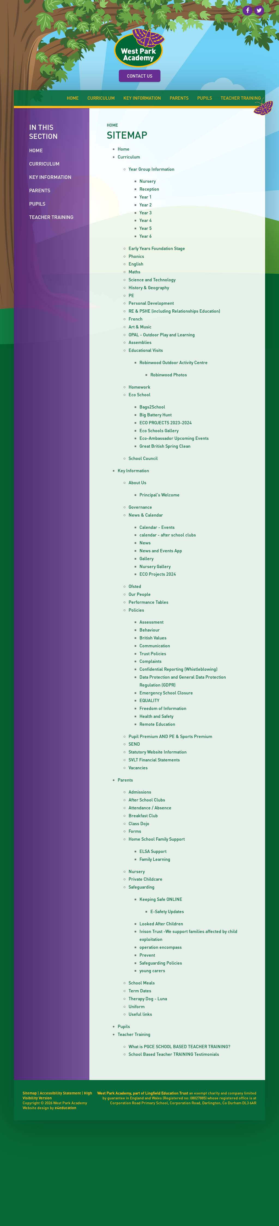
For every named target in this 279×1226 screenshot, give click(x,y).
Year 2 (146, 205)
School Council (143, 458)
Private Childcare (145, 879)
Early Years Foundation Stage (157, 248)
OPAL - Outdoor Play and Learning (162, 334)
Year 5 (146, 228)
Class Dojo (139, 823)
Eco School (139, 394)
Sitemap (30, 1092)
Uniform (137, 1006)
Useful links (140, 1014)
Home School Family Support (157, 839)
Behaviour (150, 630)
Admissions (140, 792)
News (145, 542)
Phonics (136, 256)
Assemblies (140, 342)
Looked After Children (161, 923)
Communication (155, 645)
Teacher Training (134, 1034)
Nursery (148, 181)
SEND (134, 744)
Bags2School (152, 407)
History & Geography (149, 287)
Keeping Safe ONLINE (161, 899)
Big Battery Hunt (156, 414)
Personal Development (151, 303)
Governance (140, 507)
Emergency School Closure (166, 693)
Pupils (124, 1026)
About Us (137, 482)
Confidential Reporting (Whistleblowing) (178, 669)
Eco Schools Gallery (159, 430)
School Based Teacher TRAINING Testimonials (174, 1054)
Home (112, 125)
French (135, 319)
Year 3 (146, 212)
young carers (152, 970)
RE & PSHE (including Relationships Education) (174, 311)
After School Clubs (147, 800)
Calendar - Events (157, 527)
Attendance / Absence (150, 807)
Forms (135, 831)
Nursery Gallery (155, 566)
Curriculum (129, 157)
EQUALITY (149, 700)
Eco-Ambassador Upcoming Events (174, 438)
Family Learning (155, 859)
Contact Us (139, 76)
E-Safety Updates (167, 911)
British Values (153, 638)
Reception (149, 189)
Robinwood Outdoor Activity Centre (174, 362)
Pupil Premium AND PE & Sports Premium (170, 736)
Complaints (151, 661)
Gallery (146, 558)
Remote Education (157, 724)
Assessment (151, 622)
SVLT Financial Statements (154, 760)
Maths (134, 272)
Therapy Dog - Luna (148, 998)
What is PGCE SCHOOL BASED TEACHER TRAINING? (179, 1046)
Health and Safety (156, 716)
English (136, 264)
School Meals (142, 983)
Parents (125, 780)
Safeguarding (141, 887)
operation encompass (161, 947)
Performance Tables (148, 602)
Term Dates (140, 990)
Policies (136, 610)
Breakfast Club (143, 815)
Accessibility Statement (60, 1092)
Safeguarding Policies (161, 963)
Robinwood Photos (168, 374)
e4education (65, 1107)
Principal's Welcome (160, 495)
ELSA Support (153, 851)
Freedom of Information (163, 708)
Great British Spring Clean (165, 446)
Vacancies (138, 767)
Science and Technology (152, 279)
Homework (139, 387)
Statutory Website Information (158, 752)
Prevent (147, 955)
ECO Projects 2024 (158, 574)
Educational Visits (146, 350)
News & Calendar (146, 515)
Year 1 (146, 197)
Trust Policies (153, 653)
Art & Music (140, 327)
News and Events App (161, 550)
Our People (140, 594)
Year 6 (146, 236)
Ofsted (135, 586)
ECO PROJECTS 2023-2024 (166, 422)
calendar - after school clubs (168, 535)
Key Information (133, 470)
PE (131, 295)
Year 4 (146, 220)
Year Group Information (151, 169)
